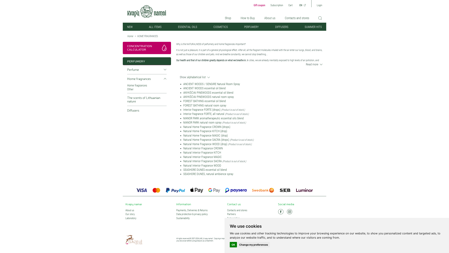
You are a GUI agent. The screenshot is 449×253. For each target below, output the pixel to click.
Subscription (276, 5)
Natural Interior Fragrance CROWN (203, 148)
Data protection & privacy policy (192, 214)
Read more (312, 64)
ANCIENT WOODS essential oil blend (204, 88)
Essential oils (187, 27)
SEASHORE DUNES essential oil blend (205, 169)
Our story (130, 214)
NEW (130, 27)
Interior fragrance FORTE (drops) (201, 109)
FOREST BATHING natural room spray (204, 105)
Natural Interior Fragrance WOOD (202, 165)
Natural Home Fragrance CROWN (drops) (206, 127)
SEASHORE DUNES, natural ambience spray (208, 174)
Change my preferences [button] (253, 244)
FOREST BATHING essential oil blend (204, 101)
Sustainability (183, 218)
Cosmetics (220, 27)
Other (130, 89)
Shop (228, 18)
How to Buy (248, 18)
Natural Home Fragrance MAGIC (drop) (205, 135)
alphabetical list (196, 77)
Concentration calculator (139, 47)
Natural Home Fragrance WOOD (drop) (205, 144)
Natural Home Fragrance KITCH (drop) (205, 131)
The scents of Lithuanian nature (143, 99)
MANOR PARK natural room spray (202, 122)
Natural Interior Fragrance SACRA (202, 161)
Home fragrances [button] (139, 79)
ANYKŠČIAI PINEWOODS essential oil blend (208, 92)
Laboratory (130, 218)
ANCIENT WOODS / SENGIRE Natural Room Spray (211, 84)
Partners (231, 214)
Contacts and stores (297, 18)
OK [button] (233, 244)
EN (300, 5)
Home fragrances (137, 85)
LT (305, 5)
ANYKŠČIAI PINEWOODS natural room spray (208, 97)
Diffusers (281, 27)
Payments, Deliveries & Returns (192, 210)
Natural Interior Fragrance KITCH (202, 152)
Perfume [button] (133, 70)
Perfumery (251, 27)
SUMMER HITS (313, 27)
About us (269, 18)
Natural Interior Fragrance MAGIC (202, 157)
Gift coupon (259, 5)
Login (319, 5)
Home (130, 36)
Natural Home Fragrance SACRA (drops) (206, 139)
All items (155, 27)
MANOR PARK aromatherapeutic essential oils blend (213, 118)
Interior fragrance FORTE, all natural (203, 114)
